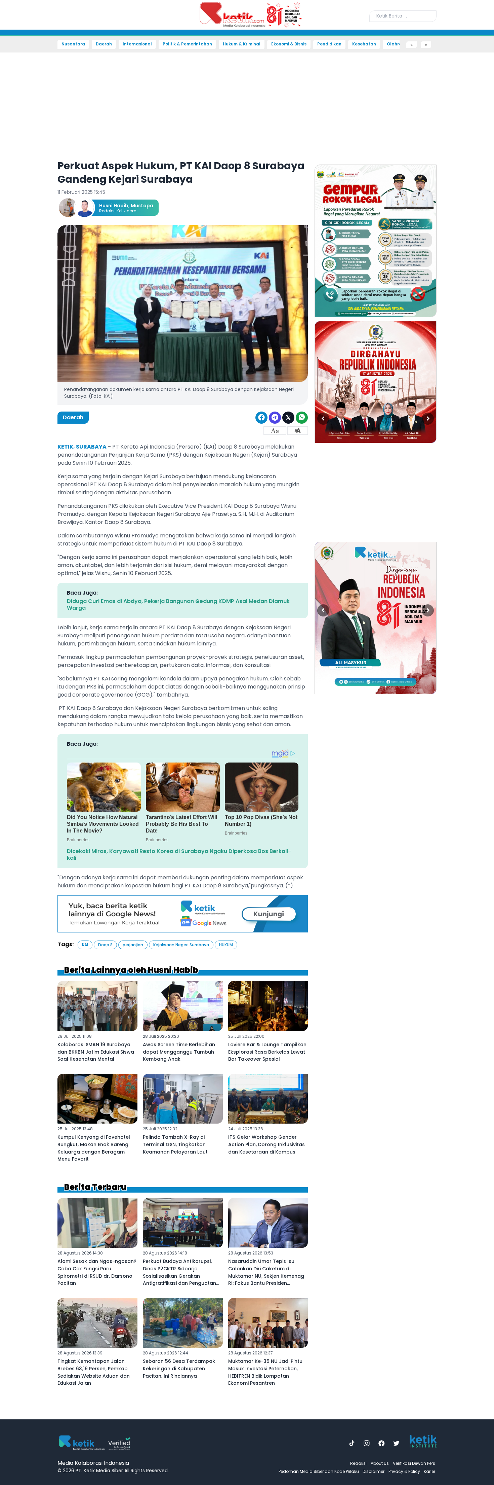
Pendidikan (329, 44)
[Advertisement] (23, 150)
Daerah (104, 44)
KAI (85, 945)
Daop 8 (105, 945)
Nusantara (73, 44)
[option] (376, 241)
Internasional (137, 44)
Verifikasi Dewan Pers (414, 1463)
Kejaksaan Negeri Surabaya (181, 945)
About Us (380, 1463)
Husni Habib (113, 205)
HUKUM (226, 945)
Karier (429, 1471)
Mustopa (142, 205)
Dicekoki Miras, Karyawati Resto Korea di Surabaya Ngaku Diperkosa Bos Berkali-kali (179, 854)
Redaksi (358, 1463)
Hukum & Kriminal (241, 44)
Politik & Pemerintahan (187, 44)
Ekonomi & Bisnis (288, 44)
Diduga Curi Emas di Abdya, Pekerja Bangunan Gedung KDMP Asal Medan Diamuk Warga (178, 604)
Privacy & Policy (404, 1471)
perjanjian (133, 945)
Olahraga (397, 44)
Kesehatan (364, 44)
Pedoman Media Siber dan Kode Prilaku (319, 1471)
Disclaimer (373, 1471)
